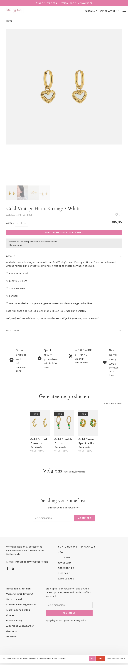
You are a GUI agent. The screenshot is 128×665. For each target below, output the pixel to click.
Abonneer (84, 518)
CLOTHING (64, 557)
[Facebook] (7, 568)
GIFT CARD (64, 573)
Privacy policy (14, 620)
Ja (92, 658)
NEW (60, 552)
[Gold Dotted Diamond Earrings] (40, 423)
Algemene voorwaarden (20, 625)
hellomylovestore (74, 471)
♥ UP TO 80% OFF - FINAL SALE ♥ (76, 546)
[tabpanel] (64, 87)
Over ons (11, 631)
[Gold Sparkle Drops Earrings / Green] (64, 423)
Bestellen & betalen (18, 588)
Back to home (113, 403)
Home (9, 21)
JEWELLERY (64, 562)
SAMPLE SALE (66, 578)
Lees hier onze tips (16, 310)
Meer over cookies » (116, 658)
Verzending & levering (19, 593)
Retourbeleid (14, 599)
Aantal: (10, 222)
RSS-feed (11, 636)
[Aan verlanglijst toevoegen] (116, 214)
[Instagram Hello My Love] (13, 568)
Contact (11, 615)
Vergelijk (91, 11)
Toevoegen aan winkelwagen (64, 232)
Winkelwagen (109, 11)
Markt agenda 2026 (18, 609)
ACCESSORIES (66, 567)
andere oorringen (74, 265)
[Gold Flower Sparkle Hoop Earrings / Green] (88, 423)
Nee (101, 658)
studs (90, 265)
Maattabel (12, 330)
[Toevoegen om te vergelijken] (120, 214)
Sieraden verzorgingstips (21, 604)
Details (10, 256)
